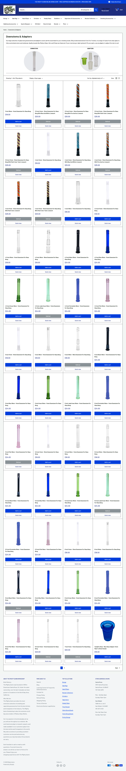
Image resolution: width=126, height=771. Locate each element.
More (64, 24)
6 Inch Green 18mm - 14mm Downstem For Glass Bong (78, 599)
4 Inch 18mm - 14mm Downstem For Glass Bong (77, 208)
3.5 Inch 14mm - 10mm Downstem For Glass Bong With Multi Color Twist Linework (17, 161)
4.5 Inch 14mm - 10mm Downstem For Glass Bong (106, 209)
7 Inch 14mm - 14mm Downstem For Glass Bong (77, 646)
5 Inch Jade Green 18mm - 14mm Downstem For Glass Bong (78, 404)
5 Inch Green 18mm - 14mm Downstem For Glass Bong (48, 404)
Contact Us (40, 692)
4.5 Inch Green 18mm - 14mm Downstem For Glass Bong (17, 307)
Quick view (18, 126)
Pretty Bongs (66, 717)
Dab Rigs (14, 18)
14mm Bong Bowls (67, 714)
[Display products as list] (119, 78)
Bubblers (57, 18)
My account (105, 10)
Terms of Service (42, 703)
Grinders (36, 18)
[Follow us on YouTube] (64, 765)
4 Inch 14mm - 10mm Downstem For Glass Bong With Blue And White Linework (78, 161)
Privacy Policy (41, 695)
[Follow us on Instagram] (61, 765)
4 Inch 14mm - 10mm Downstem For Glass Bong (48, 160)
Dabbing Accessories (9, 24)
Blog (38, 685)
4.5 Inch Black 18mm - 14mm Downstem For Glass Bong (77, 258)
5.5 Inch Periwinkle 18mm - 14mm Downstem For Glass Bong (17, 550)
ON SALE (37, 24)
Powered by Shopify (8, 764)
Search (39, 682)
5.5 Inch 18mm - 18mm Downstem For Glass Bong (106, 453)
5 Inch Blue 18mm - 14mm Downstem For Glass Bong (18, 404)
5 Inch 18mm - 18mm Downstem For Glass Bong (77, 354)
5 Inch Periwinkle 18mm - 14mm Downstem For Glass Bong (107, 404)
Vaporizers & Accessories (72, 18)
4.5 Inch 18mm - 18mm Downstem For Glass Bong (47, 258)
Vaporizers (65, 699)
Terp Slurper (66, 707)
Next (116, 668)
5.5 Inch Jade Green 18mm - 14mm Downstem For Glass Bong (106, 501)
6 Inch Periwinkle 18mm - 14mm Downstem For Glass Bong (107, 599)
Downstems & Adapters (14, 30)
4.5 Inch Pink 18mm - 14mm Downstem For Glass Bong (106, 307)
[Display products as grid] (116, 78)
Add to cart (18, 121)
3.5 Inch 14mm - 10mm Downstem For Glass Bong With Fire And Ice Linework (76, 112)
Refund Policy (41, 698)
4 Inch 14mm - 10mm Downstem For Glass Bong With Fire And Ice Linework (107, 161)
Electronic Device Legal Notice (46, 706)
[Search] (96, 10)
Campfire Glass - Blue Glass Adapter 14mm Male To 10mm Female (106, 647)
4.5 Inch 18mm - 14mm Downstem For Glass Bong (17, 258)
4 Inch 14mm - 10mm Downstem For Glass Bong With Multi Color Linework (18, 209)
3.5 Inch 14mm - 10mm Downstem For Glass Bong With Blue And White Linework (47, 112)
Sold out (48, 121)
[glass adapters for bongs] (90, 51)
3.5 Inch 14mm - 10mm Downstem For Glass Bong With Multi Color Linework (106, 112)
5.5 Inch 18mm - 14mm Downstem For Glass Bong (76, 453)
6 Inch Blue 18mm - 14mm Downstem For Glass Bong (47, 599)
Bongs (5, 18)
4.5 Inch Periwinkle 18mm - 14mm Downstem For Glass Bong (77, 307)
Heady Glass (47, 18)
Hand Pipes (25, 18)
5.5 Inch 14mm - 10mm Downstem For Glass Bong (47, 453)
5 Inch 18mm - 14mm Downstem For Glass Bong (48, 354)
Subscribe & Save (116, 2)
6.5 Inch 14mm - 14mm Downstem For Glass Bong (47, 647)
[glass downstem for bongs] (34, 51)
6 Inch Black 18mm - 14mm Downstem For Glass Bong (18, 599)
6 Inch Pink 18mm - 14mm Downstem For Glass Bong (18, 647)
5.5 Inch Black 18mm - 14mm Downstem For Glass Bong (17, 501)
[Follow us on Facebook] (58, 765)
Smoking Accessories (107, 18)
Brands (56, 24)
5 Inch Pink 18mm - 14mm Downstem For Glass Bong (18, 453)
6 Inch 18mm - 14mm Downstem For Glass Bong (107, 549)
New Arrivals (47, 24)
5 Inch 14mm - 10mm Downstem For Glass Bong (18, 354)
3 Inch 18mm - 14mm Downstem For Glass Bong (18, 111)
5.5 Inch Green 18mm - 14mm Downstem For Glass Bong (77, 501)
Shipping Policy (41, 700)
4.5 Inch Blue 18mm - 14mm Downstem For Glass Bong (106, 258)
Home (5, 30)
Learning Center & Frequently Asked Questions (46, 688)
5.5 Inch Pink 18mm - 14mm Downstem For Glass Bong (48, 550)
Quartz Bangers (25, 24)
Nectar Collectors (90, 18)
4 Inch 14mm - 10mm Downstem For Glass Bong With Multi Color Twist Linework (48, 209)
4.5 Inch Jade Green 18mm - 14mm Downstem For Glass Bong (47, 307)
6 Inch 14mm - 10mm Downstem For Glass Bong (77, 549)
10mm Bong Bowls (67, 710)
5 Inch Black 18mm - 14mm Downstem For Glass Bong (107, 355)
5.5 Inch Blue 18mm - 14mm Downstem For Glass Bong (48, 501)
